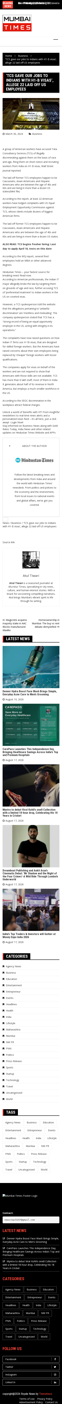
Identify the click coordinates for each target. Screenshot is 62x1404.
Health (9, 1010)
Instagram (11, 1374)
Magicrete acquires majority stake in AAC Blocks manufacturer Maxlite (15, 625)
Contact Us (51, 1402)
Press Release (14, 1061)
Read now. (26, 275)
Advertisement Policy (31, 1402)
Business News (31, 425)
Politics (10, 1054)
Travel (9, 1086)
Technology (12, 1080)
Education (11, 979)
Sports (9, 1067)
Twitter (9, 1366)
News (6, 523)
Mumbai (10, 1035)
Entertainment (14, 985)
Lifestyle (10, 1023)
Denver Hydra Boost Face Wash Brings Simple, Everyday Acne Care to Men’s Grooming (30, 693)
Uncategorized (14, 1092)
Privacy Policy (44, 1398)
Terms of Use (27, 1398)
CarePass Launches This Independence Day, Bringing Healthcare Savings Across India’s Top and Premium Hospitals (30, 752)
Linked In (10, 1382)
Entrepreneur (13, 991)
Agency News (13, 966)
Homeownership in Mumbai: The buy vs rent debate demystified (45, 623)
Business (37, 133)
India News (24, 429)
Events (9, 998)
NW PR (10, 1042)
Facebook (10, 1359)
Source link (9, 542)
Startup (10, 1073)
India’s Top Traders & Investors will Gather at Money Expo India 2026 (29, 935)
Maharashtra (13, 1029)
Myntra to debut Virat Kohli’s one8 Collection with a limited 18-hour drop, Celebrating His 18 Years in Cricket (30, 812)
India (8, 1016)
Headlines (11, 1004)
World (9, 1099)
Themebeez (45, 1393)
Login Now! (17, 422)
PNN (8, 1048)
